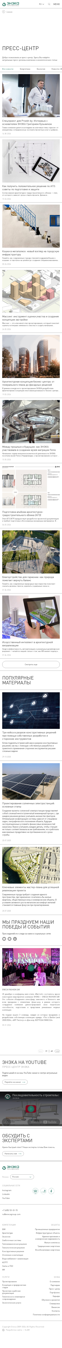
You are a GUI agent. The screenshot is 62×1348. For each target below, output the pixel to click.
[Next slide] (57, 1051)
